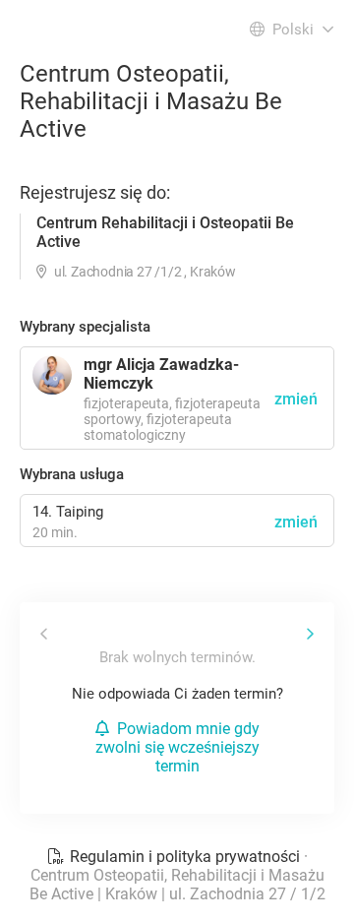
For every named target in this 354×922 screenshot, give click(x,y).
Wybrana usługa (72, 474)
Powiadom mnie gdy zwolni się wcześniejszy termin (177, 747)
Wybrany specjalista (85, 327)
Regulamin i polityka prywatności (185, 856)
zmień (296, 522)
